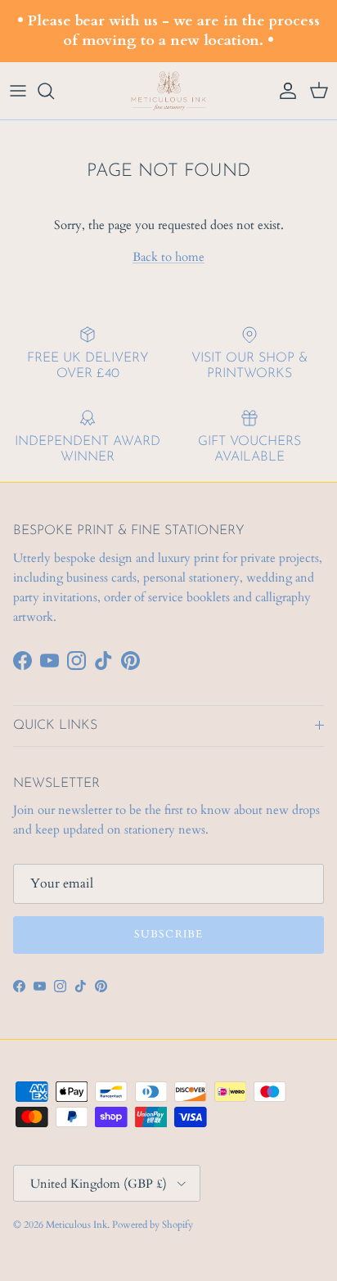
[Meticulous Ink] (168, 91)
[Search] (54, 91)
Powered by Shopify (152, 1224)
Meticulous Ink (76, 1224)
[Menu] (18, 91)
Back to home (168, 257)
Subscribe (168, 934)
